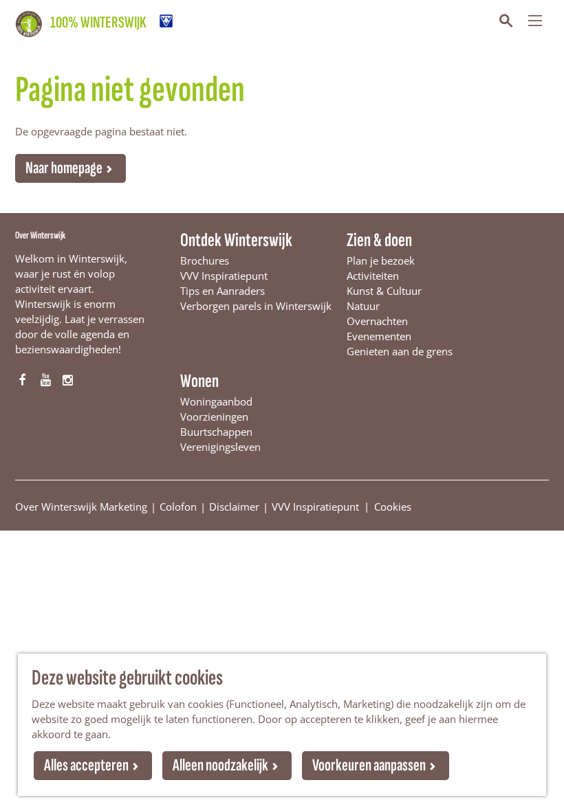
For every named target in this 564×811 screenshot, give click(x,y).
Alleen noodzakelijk (220, 765)
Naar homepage (63, 168)
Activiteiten (373, 275)
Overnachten (377, 321)
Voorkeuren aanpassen (369, 765)
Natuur (363, 306)
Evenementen (379, 336)
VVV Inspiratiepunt (224, 275)
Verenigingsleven (220, 447)
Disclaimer (234, 506)
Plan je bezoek (381, 260)
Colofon (178, 506)
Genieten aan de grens (400, 351)
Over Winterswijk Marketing (81, 506)
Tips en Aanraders (222, 291)
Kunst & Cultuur (384, 291)
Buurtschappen (216, 431)
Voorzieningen (214, 416)
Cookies (392, 505)
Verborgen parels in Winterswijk (256, 306)
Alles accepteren (86, 765)
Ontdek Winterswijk (236, 240)
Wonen (199, 381)
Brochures (204, 260)
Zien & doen (379, 240)
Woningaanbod (216, 401)
